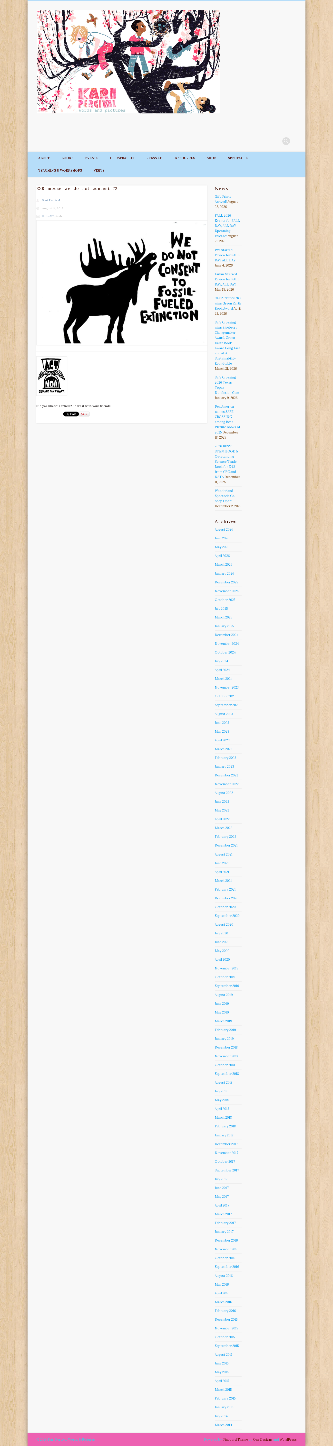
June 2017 (222, 1188)
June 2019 (222, 1004)
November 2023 (227, 687)
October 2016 (225, 1258)
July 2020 (221, 933)
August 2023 (224, 714)
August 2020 (224, 924)
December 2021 (226, 845)
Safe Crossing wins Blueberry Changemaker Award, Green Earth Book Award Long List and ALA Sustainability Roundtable (227, 343)
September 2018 (227, 1074)
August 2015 (224, 1355)
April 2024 (222, 670)
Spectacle (238, 158)
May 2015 (222, 1372)
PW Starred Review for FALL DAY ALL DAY (227, 255)
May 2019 (222, 1012)
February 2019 (225, 1030)
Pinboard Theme (235, 1439)
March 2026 (224, 564)
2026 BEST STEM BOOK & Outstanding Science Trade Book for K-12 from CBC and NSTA (226, 461)
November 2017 (226, 1153)
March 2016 (223, 1302)
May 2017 (222, 1197)
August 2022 (224, 793)
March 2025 (223, 617)
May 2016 (222, 1284)
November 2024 (227, 644)
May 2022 (222, 810)
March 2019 (223, 1021)
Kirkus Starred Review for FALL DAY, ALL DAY (227, 279)
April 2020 (222, 960)
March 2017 (223, 1214)
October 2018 (225, 1065)
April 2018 (222, 1109)
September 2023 (227, 705)
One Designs (263, 1439)
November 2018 (226, 1056)
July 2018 (221, 1091)
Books (67, 158)
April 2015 (222, 1381)
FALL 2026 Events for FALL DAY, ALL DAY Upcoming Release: (227, 225)
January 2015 (224, 1407)
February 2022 (225, 837)
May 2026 (222, 547)
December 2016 (226, 1240)
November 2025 (227, 591)
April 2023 (222, 740)
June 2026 (222, 538)
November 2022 (227, 784)
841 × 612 (48, 216)
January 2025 (224, 626)
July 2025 (221, 609)
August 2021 (224, 854)
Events (91, 158)
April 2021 (222, 872)
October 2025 (225, 600)
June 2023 (222, 723)
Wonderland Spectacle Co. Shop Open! (225, 496)
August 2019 (224, 995)
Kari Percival (51, 200)
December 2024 (226, 635)
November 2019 (226, 968)
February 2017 (225, 1223)
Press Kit (154, 158)
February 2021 (225, 889)
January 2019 (224, 1039)
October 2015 (225, 1337)
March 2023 (223, 749)
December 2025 (226, 582)
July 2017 (221, 1179)
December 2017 (226, 1144)
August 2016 (224, 1276)
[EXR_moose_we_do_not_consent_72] (121, 282)
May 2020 (222, 951)
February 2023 (225, 758)
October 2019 (225, 977)
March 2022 (223, 828)
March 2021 (223, 881)
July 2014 (221, 1416)
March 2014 (223, 1425)
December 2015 (226, 1319)
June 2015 (222, 1363)
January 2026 (224, 573)
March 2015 (223, 1390)
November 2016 (226, 1249)
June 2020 (222, 942)
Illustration (122, 158)
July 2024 (221, 661)
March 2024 (224, 679)
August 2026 (224, 529)
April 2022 (222, 819)
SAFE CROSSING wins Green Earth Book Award (228, 303)
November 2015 (226, 1328)
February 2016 (225, 1311)
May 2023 (222, 731)
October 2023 (225, 696)
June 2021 (222, 863)
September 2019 (227, 986)
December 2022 (226, 775)
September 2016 (227, 1267)
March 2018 (223, 1117)
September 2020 (227, 916)
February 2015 (225, 1398)
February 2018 (225, 1126)
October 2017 (225, 1162)
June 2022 (222, 802)
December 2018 (226, 1047)
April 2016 (222, 1293)
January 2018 (224, 1135)
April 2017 (222, 1205)
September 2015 (227, 1346)
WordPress (288, 1439)
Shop (211, 158)
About (44, 158)
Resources (185, 158)
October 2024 (225, 652)
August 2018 (224, 1082)
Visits (99, 170)
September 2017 (227, 1170)
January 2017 (224, 1232)
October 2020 (225, 907)
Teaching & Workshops (60, 170)
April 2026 (222, 556)
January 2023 (224, 766)
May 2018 (222, 1100)
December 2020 (226, 898)
